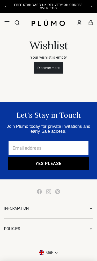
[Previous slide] (5, 6)
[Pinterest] (58, 191)
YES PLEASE (48, 163)
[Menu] (7, 23)
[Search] (17, 22)
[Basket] (90, 22)
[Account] (79, 22)
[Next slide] (91, 6)
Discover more (48, 68)
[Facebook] (39, 191)
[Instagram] (49, 191)
